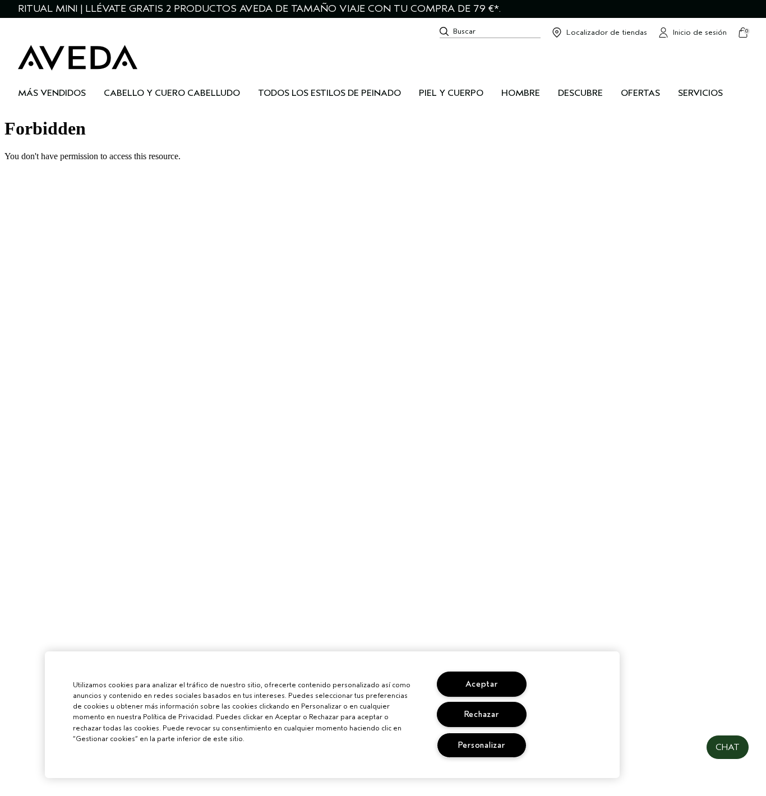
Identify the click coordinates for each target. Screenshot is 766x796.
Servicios (700, 93)
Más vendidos (52, 93)
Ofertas (640, 93)
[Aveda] (77, 58)
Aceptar (481, 684)
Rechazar (481, 714)
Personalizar (481, 745)
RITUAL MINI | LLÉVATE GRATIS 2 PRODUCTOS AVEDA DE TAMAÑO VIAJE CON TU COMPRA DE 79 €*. (259, 9)
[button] (727, 747)
